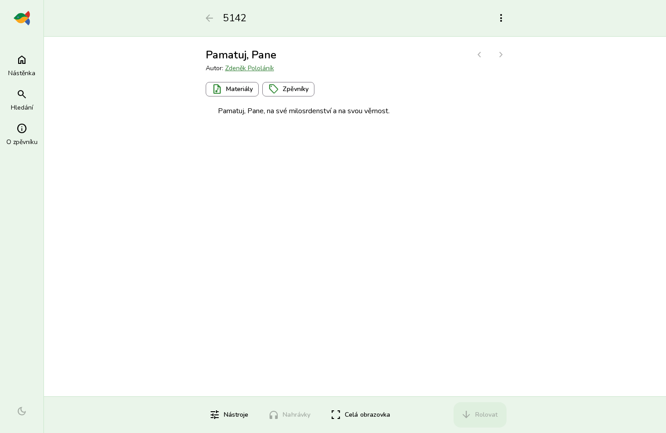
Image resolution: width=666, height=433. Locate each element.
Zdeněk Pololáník (249, 68)
